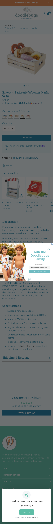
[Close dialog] (52, 244)
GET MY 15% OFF (39, 272)
